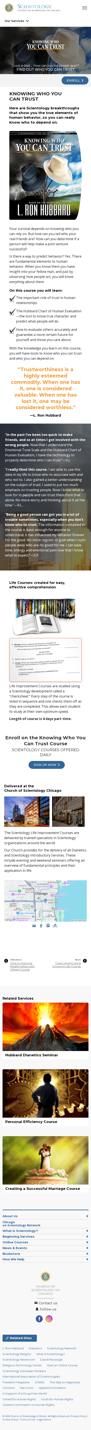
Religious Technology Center (22, 1365)
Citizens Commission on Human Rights (28, 1404)
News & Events (15, 1248)
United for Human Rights (19, 1399)
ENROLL (74, 80)
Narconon (27, 1387)
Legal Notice (44, 1419)
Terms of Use (27, 1419)
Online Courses (15, 1242)
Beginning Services (18, 1236)
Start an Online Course (62, 1365)
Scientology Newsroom (19, 1359)
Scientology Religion (17, 1354)
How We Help (13, 1259)
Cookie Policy (10, 1419)
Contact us (47, 1303)
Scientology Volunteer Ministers (24, 1371)
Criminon (9, 1387)
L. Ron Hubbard (13, 1348)
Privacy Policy (78, 1416)
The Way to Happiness (65, 1382)
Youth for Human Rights (57, 1399)
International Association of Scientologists (31, 1376)
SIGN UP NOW (45, 765)
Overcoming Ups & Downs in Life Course (66, 965)
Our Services (14, 21)
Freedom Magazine (16, 1382)
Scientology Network (61, 1348)
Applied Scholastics (52, 1387)
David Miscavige (51, 1359)
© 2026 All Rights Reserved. (37, 1416)
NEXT (78, 960)
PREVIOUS (15, 960)
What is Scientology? (20, 1231)
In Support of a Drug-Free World (25, 1393)
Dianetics (35, 1348)
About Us (10, 1216)
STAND (39, 1382)
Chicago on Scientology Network (21, 1223)
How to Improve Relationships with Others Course (22, 966)
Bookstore (11, 1254)
